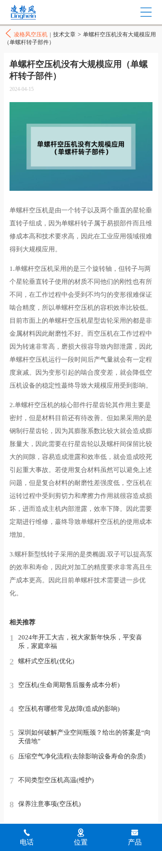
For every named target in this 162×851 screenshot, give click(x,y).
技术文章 (64, 34)
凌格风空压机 (41, 12)
